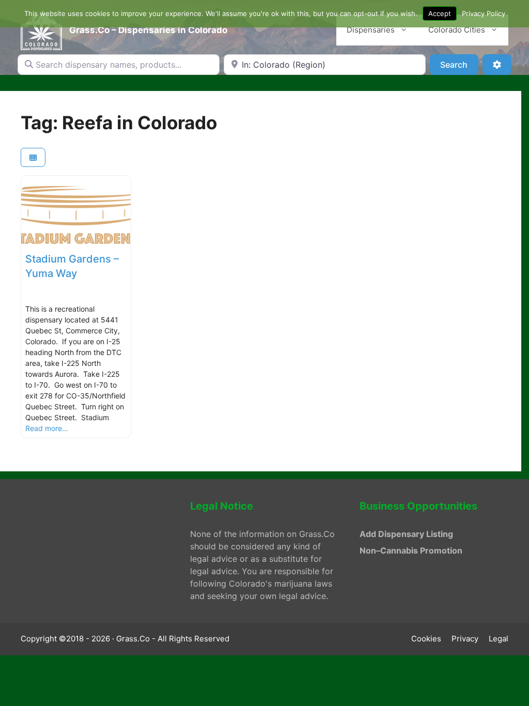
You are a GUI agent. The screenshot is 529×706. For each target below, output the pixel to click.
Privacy (465, 638)
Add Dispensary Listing (406, 534)
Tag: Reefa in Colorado (119, 122)
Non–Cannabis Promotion (411, 550)
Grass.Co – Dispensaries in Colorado (148, 30)
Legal (498, 638)
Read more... (46, 428)
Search (459, 64)
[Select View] (33, 157)
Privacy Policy (483, 13)
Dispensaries (371, 30)
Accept (439, 13)
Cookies (426, 638)
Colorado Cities (456, 30)
